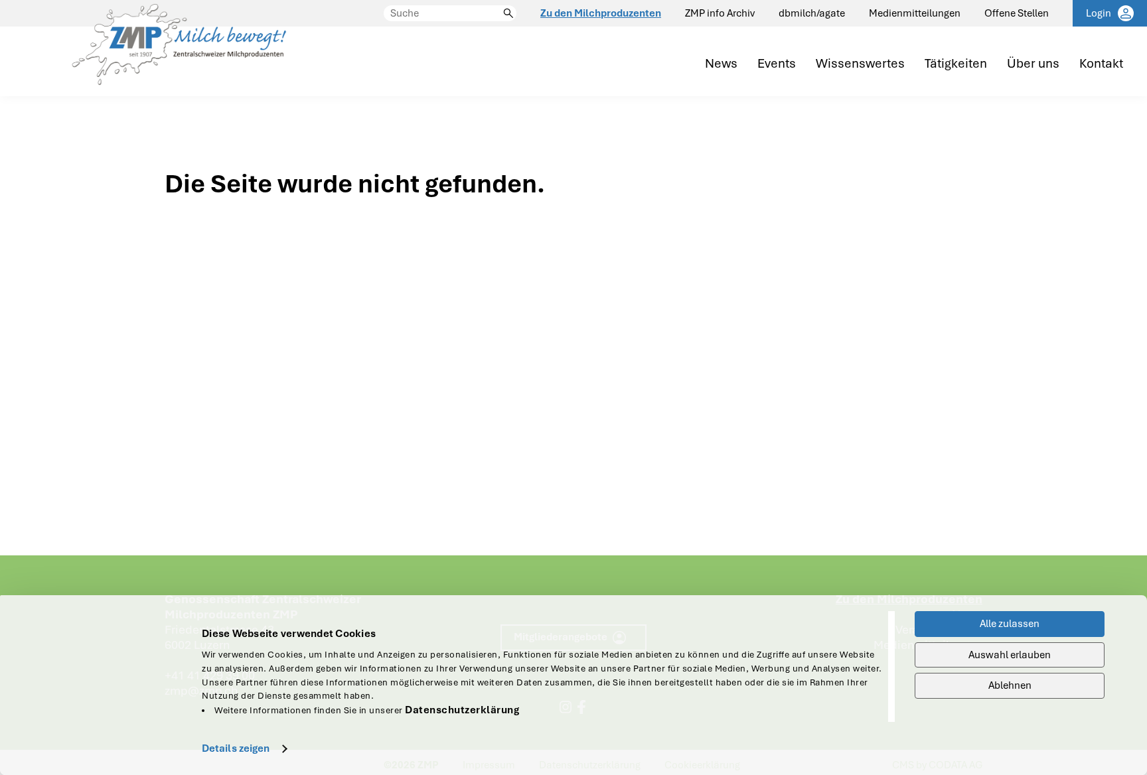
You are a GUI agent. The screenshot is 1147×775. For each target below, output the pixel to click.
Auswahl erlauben (1009, 655)
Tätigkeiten (956, 64)
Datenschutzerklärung (462, 710)
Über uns (1033, 64)
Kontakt (1101, 64)
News (721, 64)
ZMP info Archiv (720, 13)
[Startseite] (178, 48)
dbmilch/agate (812, 13)
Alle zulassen (1009, 623)
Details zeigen (235, 748)
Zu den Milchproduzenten (600, 13)
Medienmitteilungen (914, 13)
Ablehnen (1010, 685)
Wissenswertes (860, 64)
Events (776, 64)
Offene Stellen (1016, 13)
